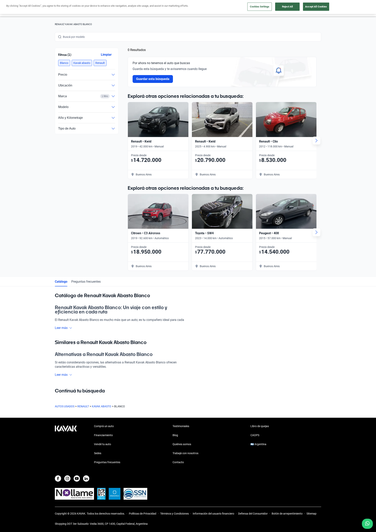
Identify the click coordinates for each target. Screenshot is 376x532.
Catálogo (61, 281)
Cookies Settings (259, 6)
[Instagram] (67, 478)
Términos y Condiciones (174, 513)
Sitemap (311, 513)
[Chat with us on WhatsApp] (367, 524)
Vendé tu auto (102, 444)
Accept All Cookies (316, 6)
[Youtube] (77, 478)
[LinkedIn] (86, 478)
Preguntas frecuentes (86, 281)
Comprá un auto (104, 426)
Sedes (97, 453)
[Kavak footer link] (66, 444)
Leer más (61, 328)
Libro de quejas (259, 426)
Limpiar (106, 54)
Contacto (178, 462)
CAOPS (254, 435)
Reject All (287, 6)
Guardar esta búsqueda (152, 79)
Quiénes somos (182, 444)
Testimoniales (181, 426)
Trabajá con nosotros (185, 453)
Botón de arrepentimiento (287, 513)
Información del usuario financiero (213, 513)
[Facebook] (58, 478)
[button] (64, 63)
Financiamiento (103, 435)
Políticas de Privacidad (142, 513)
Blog (175, 435)
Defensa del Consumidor (253, 513)
